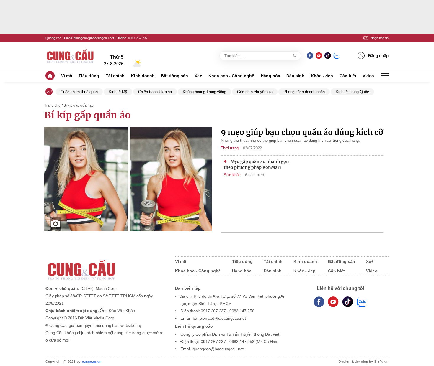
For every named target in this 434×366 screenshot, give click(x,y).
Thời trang (230, 148)
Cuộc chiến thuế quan (79, 92)
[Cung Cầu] (104, 266)
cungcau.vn (92, 361)
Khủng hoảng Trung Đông (204, 92)
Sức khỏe (232, 175)
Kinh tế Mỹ (118, 92)
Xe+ (198, 75)
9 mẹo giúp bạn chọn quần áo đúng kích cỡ (302, 132)
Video (368, 75)
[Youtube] (318, 55)
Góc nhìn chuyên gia (255, 92)
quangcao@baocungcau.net (94, 38)
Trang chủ (52, 105)
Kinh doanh (143, 75)
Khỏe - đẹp (322, 75)
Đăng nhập (378, 55)
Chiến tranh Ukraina (155, 92)
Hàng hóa (270, 75)
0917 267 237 (138, 38)
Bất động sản (174, 75)
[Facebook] (310, 55)
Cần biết (348, 75)
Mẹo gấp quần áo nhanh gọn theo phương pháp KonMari (256, 164)
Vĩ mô (66, 75)
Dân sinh (295, 75)
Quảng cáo (53, 38)
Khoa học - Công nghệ (231, 75)
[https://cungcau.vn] (70, 55)
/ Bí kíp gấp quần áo (78, 105)
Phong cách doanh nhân (304, 92)
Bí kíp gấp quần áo (87, 115)
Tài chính (115, 75)
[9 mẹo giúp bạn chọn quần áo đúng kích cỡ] (128, 180)
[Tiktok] (347, 302)
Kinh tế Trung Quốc (352, 92)
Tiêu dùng (89, 75)
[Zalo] (336, 55)
